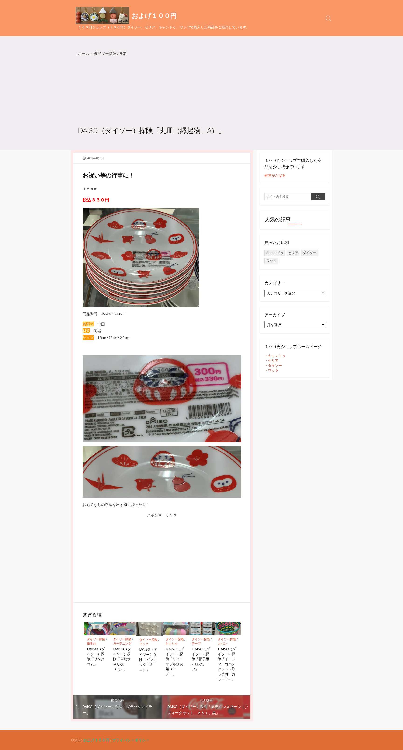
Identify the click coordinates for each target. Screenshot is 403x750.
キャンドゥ (275, 253)
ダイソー (309, 253)
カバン (222, 643)
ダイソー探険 (105, 53)
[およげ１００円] (102, 15)
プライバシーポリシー (130, 740)
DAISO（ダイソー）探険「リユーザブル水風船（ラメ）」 (175, 661)
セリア (293, 253)
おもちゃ (172, 643)
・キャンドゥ (274, 355)
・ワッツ (271, 370)
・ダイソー (273, 365)
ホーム (83, 53)
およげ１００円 (96, 740)
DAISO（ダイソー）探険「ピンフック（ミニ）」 (148, 659)
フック (143, 644)
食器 (123, 53)
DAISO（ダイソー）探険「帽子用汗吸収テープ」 (201, 659)
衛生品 (91, 643)
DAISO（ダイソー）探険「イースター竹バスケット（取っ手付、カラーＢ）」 (227, 664)
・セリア (271, 360)
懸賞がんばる (274, 175)
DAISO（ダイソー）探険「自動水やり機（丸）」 (122, 659)
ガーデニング (122, 643)
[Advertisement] (201, 91)
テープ (196, 643)
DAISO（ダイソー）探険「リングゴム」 (96, 656)
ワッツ (271, 260)
